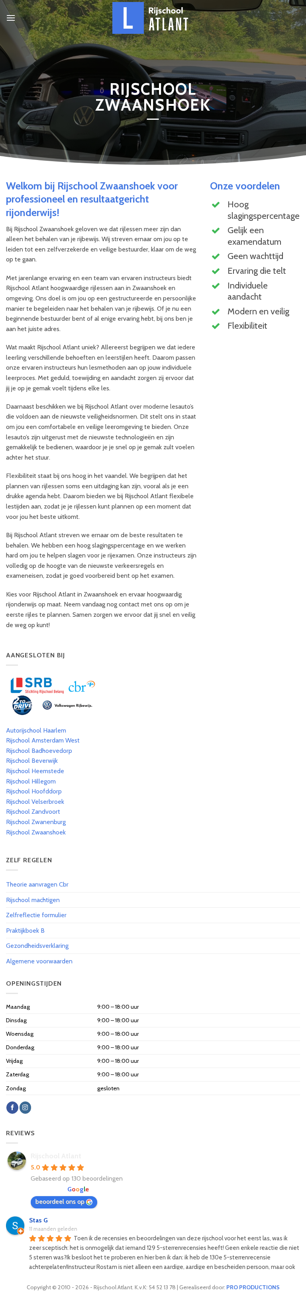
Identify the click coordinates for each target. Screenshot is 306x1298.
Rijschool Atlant (56, 1156)
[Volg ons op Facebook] (12, 1107)
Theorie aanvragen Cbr (37, 884)
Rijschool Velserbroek (35, 801)
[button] (11, 17)
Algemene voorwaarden (39, 961)
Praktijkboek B (25, 930)
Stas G (38, 1220)
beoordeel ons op (59, 1201)
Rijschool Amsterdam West (43, 740)
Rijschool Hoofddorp (34, 791)
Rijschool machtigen (33, 900)
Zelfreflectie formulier (36, 915)
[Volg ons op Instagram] (25, 1107)
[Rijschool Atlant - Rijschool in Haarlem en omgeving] (153, 18)
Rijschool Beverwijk (32, 760)
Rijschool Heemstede (35, 771)
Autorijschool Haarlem (36, 730)
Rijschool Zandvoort (33, 811)
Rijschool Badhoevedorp (39, 750)
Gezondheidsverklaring (37, 945)
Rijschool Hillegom (31, 781)
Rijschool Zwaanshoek (36, 832)
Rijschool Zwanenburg (36, 822)
